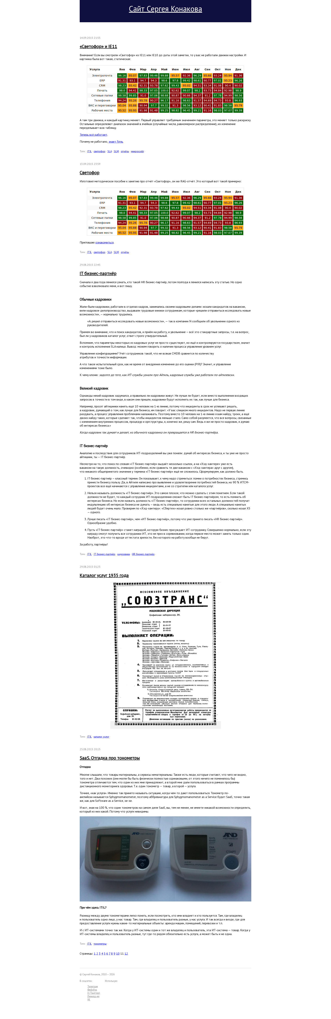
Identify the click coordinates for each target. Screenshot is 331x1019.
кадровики (123, 554)
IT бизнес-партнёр (98, 273)
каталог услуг (101, 736)
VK (88, 999)
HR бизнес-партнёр (143, 554)
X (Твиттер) (93, 993)
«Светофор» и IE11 (98, 46)
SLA (109, 151)
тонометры (100, 943)
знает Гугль (116, 141)
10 (118, 953)
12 (126, 953)
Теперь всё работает (93, 135)
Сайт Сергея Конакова (165, 9)
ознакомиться (104, 242)
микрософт (137, 151)
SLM (116, 151)
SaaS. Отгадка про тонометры (110, 758)
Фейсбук (92, 989)
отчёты (125, 151)
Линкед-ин (93, 996)
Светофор (89, 172)
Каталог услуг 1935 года (104, 575)
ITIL (89, 151)
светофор (99, 151)
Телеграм (92, 986)
